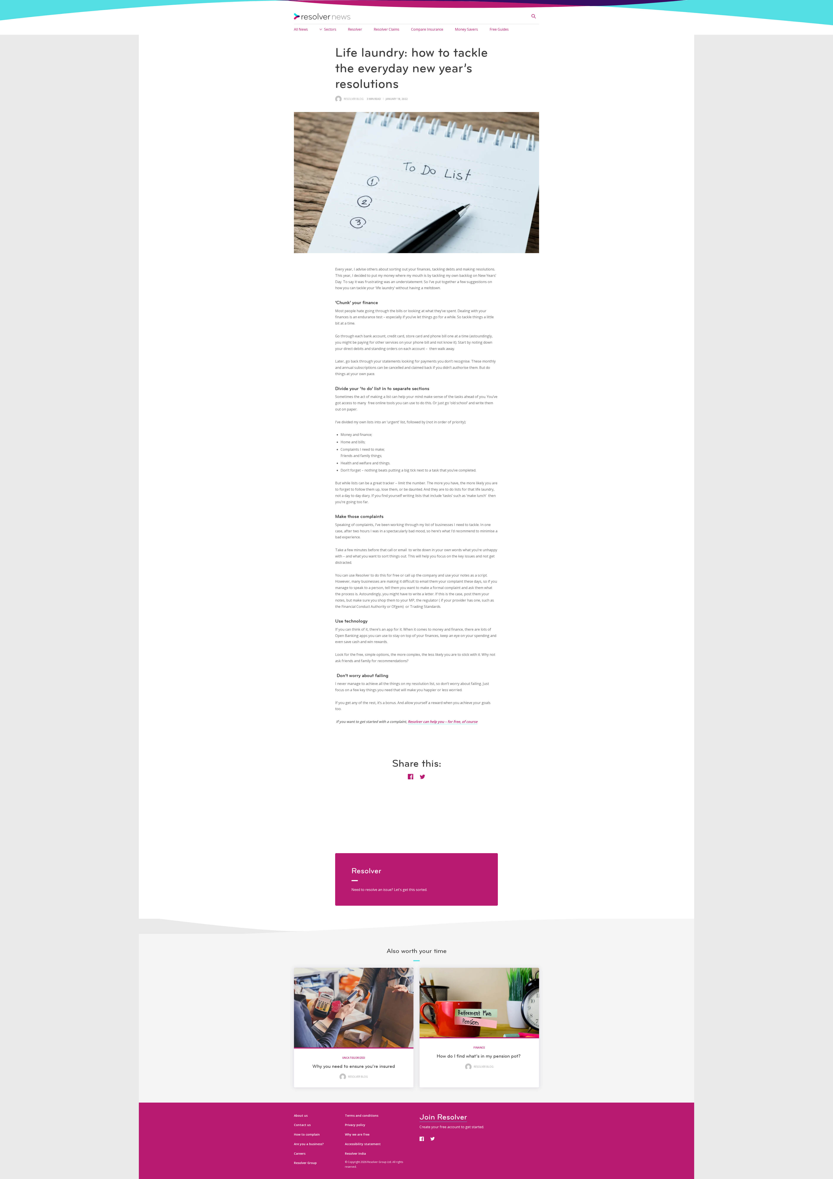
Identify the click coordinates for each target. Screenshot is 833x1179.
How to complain (307, 1134)
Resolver (355, 29)
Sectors (330, 29)
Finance (479, 1047)
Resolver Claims (386, 29)
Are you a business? (309, 1144)
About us (301, 1115)
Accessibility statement (363, 1144)
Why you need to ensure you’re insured (353, 1066)
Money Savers (466, 29)
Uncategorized (353, 1058)
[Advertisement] (416, 822)
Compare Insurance (427, 29)
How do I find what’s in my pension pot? (479, 1056)
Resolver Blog (354, 99)
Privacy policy (355, 1125)
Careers (299, 1153)
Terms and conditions (361, 1115)
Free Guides (499, 29)
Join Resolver (443, 1117)
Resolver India (355, 1153)
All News (301, 29)
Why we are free (357, 1134)
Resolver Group (305, 1163)
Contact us (302, 1125)
